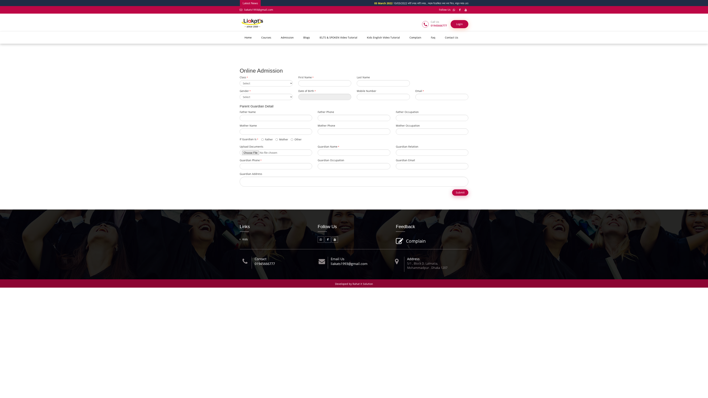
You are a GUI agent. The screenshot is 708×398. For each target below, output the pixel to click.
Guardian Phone (250, 160)
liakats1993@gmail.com (258, 9)
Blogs (306, 37)
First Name (305, 77)
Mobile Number (366, 91)
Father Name (248, 112)
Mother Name (248, 125)
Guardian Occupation (331, 160)
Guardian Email (405, 160)
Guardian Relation (407, 146)
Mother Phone (326, 125)
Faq (433, 37)
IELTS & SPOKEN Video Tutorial (338, 37)
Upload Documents (251, 146)
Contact (260, 259)
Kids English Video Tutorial (383, 37)
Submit (460, 192)
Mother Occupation (408, 125)
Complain (415, 37)
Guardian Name (327, 146)
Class (243, 77)
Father (269, 139)
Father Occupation (407, 112)
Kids (245, 239)
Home (248, 37)
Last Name (363, 77)
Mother (283, 139)
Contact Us (451, 37)
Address (413, 259)
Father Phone (326, 112)
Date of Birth (306, 91)
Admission (287, 37)
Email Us (337, 259)
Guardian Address (251, 174)
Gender (244, 91)
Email (418, 91)
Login (459, 24)
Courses (266, 37)
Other (298, 139)
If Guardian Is (249, 139)
